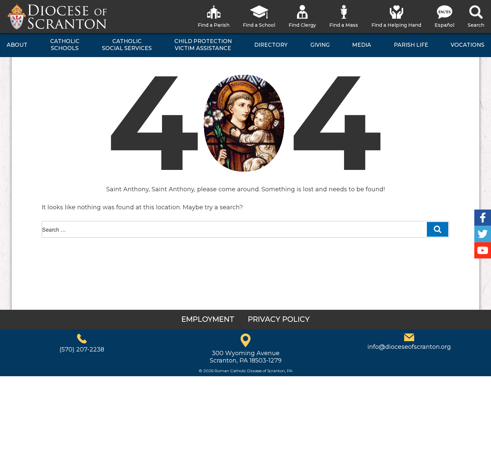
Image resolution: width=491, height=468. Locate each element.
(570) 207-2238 (81, 349)
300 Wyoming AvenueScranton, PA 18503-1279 (246, 356)
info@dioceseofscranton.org (409, 346)
